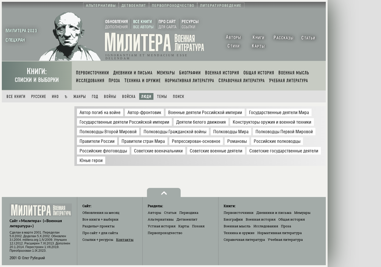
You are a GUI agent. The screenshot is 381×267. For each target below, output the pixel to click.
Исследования (265, 226)
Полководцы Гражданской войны (175, 131)
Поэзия (198, 226)
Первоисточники (238, 212)
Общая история (291, 219)
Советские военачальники (158, 150)
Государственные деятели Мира (279, 112)
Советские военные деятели (216, 150)
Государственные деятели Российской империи (124, 122)
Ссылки (97, 239)
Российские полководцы (277, 141)
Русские (38, 96)
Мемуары (302, 212)
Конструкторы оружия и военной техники (272, 122)
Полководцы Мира (231, 131)
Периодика (188, 212)
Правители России (97, 141)
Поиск (178, 96)
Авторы (154, 212)
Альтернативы (161, 219)
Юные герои (91, 160)
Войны (110, 96)
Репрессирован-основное (196, 141)
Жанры (79, 96)
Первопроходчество (165, 232)
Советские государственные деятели (283, 150)
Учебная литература (285, 239)
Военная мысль (237, 226)
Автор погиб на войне (100, 112)
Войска (129, 96)
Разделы (98, 226)
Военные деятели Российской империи (205, 112)
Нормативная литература (279, 232)
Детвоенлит (187, 219)
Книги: (37, 75)
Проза (286, 226)
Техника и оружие (239, 232)
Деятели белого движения (201, 122)
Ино (55, 96)
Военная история (261, 219)
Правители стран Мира (143, 141)
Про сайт (100, 232)
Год (95, 96)
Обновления (100, 212)
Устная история (161, 226)
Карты (183, 226)
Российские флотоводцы (103, 150)
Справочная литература (244, 239)
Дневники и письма (273, 212)
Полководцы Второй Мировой (108, 131)
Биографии (233, 219)
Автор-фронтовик (144, 112)
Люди (146, 96)
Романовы (237, 141)
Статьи (170, 212)
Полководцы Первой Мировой (284, 131)
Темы (162, 96)
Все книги (15, 96)
